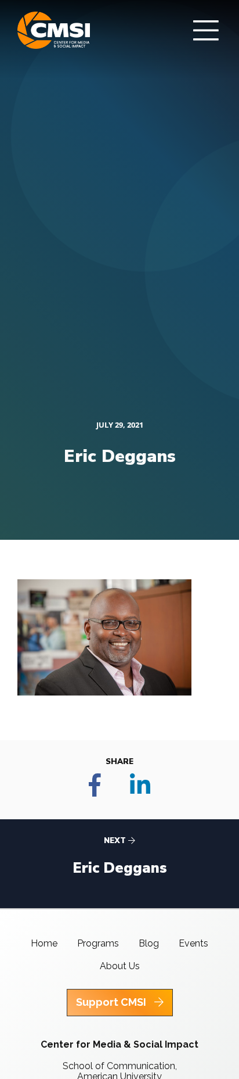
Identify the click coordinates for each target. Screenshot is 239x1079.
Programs (98, 943)
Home (44, 943)
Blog (149, 943)
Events (193, 943)
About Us (120, 966)
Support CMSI (112, 1002)
